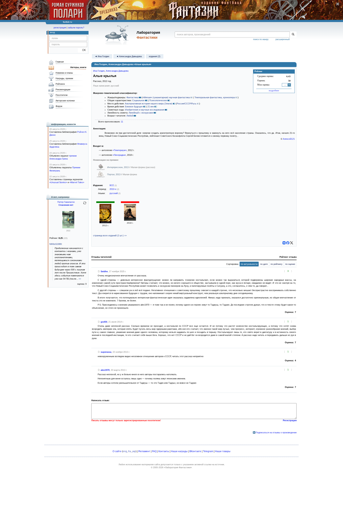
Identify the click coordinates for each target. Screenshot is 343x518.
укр (134, 451)
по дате (264, 264)
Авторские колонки (65, 100)
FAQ (154, 451)
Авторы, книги (78, 67)
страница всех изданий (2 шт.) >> (110, 235)
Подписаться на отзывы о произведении (276, 432)
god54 (104, 322)
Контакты (163, 451)
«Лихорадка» (119, 155)
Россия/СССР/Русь (186, 103)
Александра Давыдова (117, 71)
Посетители (61, 95)
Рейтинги (60, 84)
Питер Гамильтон (66, 202)
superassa (106, 352)
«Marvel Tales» (76, 182)
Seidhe (104, 271)
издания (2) (154, 56)
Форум (59, 106)
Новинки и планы (64, 73)
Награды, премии (64, 78)
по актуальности (249, 264)
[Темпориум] (105, 222)
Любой (129, 115)
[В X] (291, 242)
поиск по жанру (261, 39)
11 (122, 121)
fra (129, 451)
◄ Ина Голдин (102, 56)
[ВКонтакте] (284, 242)
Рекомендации (63, 89)
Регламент (144, 451)
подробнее (274, 90)
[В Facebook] (287, 242)
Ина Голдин (99, 71)
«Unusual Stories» (58, 182)
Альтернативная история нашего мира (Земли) (148, 103)
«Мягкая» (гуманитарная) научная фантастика (166, 97)
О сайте (117, 451)
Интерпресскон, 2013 (118, 167)
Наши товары (222, 451)
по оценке (290, 264)
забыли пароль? (76, 27)
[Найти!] (293, 34)
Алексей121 (289, 139)
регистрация (60, 27)
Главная (60, 62)
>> (80, 279)
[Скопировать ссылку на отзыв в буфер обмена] (99, 271)
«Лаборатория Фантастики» (178, 467)
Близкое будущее (134, 106)
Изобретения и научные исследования (144, 110)
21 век (150, 106)
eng (125, 451)
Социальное (138, 100)
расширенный (283, 39)
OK (82, 50)
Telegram (208, 451)
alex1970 (105, 370)
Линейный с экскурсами (141, 112)
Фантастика (132, 97)
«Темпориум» (120, 150)
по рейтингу (276, 264)
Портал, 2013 (114, 174)
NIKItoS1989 (55, 244)
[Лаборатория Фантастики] (117, 35)
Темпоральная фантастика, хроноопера (215, 97)
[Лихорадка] (130, 220)
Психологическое (158, 100)
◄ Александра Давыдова (129, 56)
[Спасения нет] (68, 227)
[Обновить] (84, 204)
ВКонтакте (195, 451)
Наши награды (179, 451)
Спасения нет (66, 205)
